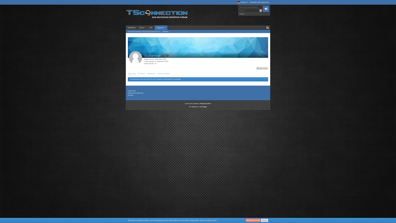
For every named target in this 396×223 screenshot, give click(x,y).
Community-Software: (198, 103)
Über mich (132, 73)
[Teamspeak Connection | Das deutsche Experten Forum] (157, 13)
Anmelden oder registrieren (259, 2)
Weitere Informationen (253, 220)
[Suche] (267, 27)
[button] (242, 2)
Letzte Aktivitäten (163, 73)
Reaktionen (151, 73)
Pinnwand (141, 73)
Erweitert (242, 14)
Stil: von (198, 107)
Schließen (264, 220)
